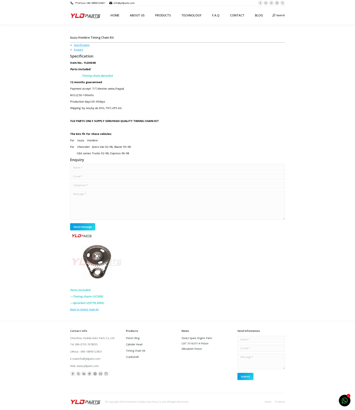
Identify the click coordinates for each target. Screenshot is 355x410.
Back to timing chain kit (84, 309)
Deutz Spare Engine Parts (197, 338)
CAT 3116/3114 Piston (195, 343)
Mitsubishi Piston (192, 349)
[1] (345, 402)
